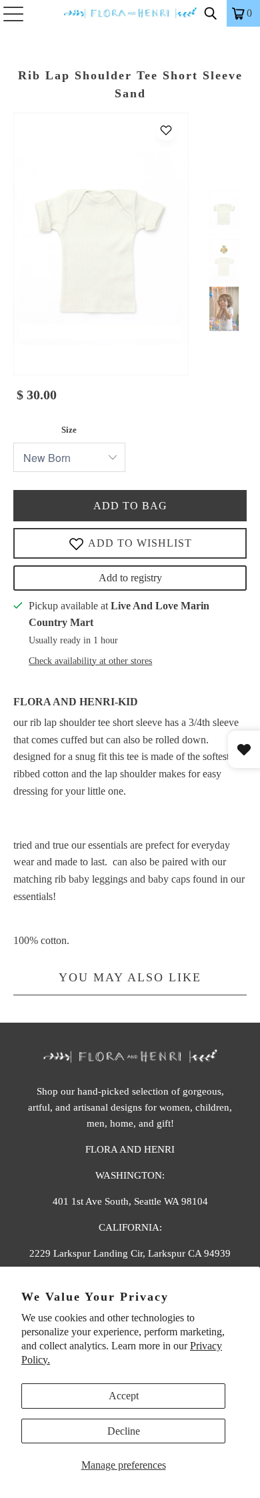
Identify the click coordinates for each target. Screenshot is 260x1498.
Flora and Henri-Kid (75, 701)
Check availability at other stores (90, 661)
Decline (123, 1431)
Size (69, 430)
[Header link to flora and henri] (130, 13)
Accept (124, 1395)
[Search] (210, 13)
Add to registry (130, 577)
